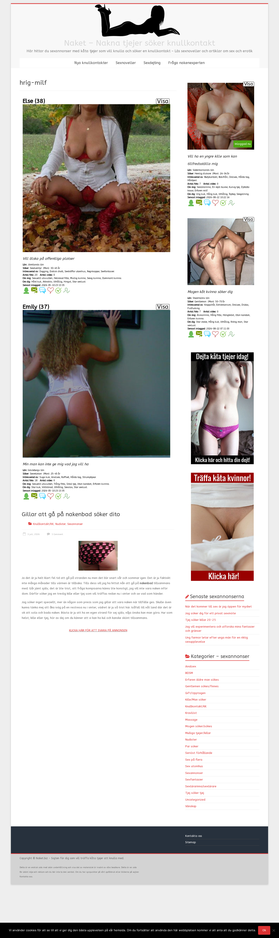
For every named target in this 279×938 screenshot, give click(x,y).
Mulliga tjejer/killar (198, 733)
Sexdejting (152, 63)
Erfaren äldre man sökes (202, 679)
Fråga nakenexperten (186, 63)
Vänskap (190, 806)
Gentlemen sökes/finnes (202, 686)
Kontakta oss (194, 836)
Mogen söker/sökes (198, 726)
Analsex (190, 666)
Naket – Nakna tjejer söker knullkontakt (139, 43)
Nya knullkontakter (91, 63)
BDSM (189, 673)
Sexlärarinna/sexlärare (200, 786)
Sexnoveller (126, 63)
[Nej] (273, 930)
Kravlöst (191, 713)
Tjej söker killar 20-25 (200, 619)
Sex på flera (193, 759)
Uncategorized (195, 799)
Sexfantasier (194, 779)
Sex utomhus (194, 766)
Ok (264, 930)
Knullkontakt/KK (43, 524)
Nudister (60, 524)
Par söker (191, 746)
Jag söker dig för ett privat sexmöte (210, 613)
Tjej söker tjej (194, 792)
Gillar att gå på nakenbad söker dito (71, 514)
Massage (191, 719)
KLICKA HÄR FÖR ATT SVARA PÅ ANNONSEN (98, 630)
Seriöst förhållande (198, 753)
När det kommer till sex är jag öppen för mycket (218, 606)
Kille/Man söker (195, 699)
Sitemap (190, 842)
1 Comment (57, 534)
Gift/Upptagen (195, 693)
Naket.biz (42, 858)
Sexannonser (75, 524)
